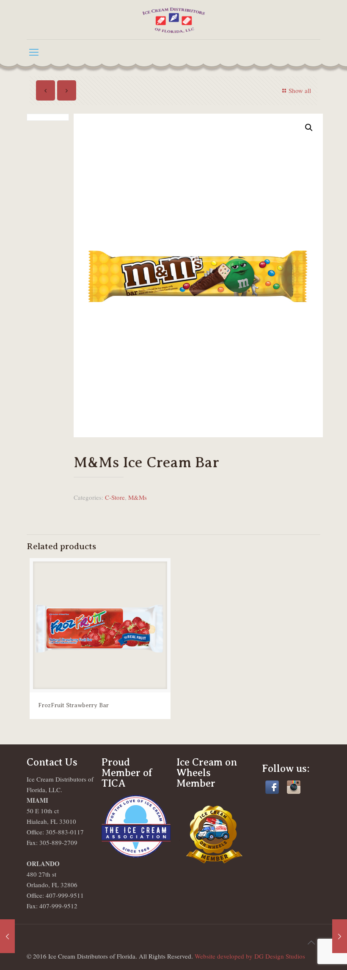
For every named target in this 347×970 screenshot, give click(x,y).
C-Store (115, 497)
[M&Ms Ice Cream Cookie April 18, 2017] (7, 936)
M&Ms (137, 497)
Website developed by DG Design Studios (250, 956)
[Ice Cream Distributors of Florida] (173, 19)
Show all (300, 90)
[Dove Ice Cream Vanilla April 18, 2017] (339, 936)
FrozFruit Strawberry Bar (73, 705)
